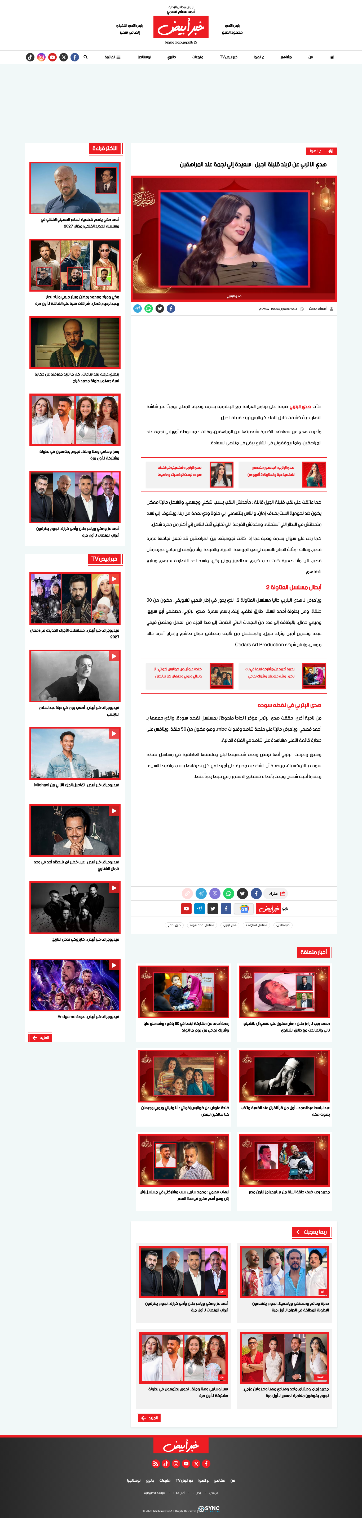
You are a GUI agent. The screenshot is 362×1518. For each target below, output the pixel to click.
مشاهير (286, 57)
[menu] (85, 57)
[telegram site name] (199, 908)
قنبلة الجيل (283, 925)
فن (310, 57)
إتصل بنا (197, 1493)
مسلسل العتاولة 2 (256, 925)
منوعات (197, 57)
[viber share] (137, 308)
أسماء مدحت (318, 309)
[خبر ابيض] (180, 27)
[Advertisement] (181, 103)
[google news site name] (244, 908)
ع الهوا (259, 57)
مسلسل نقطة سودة (202, 925)
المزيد (153, 1418)
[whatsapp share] (148, 308)
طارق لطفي (174, 925)
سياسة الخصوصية (154, 1493)
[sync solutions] (208, 1511)
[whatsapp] (187, 893)
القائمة (110, 57)
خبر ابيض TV (228, 57)
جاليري (171, 57)
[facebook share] (171, 308)
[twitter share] (160, 308)
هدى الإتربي (229, 925)
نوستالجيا (144, 57)
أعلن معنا (179, 1493)
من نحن (213, 1493)
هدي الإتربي (300, 407)
